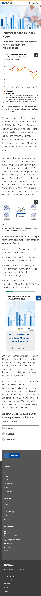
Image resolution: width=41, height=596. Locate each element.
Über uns (6, 508)
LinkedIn (9, 532)
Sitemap (6, 591)
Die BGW (7, 498)
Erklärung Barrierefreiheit (11, 576)
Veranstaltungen (8, 484)
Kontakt (14, 455)
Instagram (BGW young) (14, 540)
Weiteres (10, 439)
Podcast (10, 433)
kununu (9, 547)
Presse (6, 515)
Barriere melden (8, 580)
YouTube (9, 543)
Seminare (6, 487)
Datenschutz (7, 587)
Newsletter (10, 551)
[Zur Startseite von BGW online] (7, 3)
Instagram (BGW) (12, 536)
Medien (9, 428)
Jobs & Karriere (8, 519)
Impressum (7, 584)
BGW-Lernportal (8, 491)
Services (7, 466)
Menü (37, 3)
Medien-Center (8, 476)
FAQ (5, 472)
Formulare (7, 480)
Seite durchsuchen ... (29, 3)
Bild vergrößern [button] (36, 55)
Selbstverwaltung (9, 512)
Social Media (9, 526)
